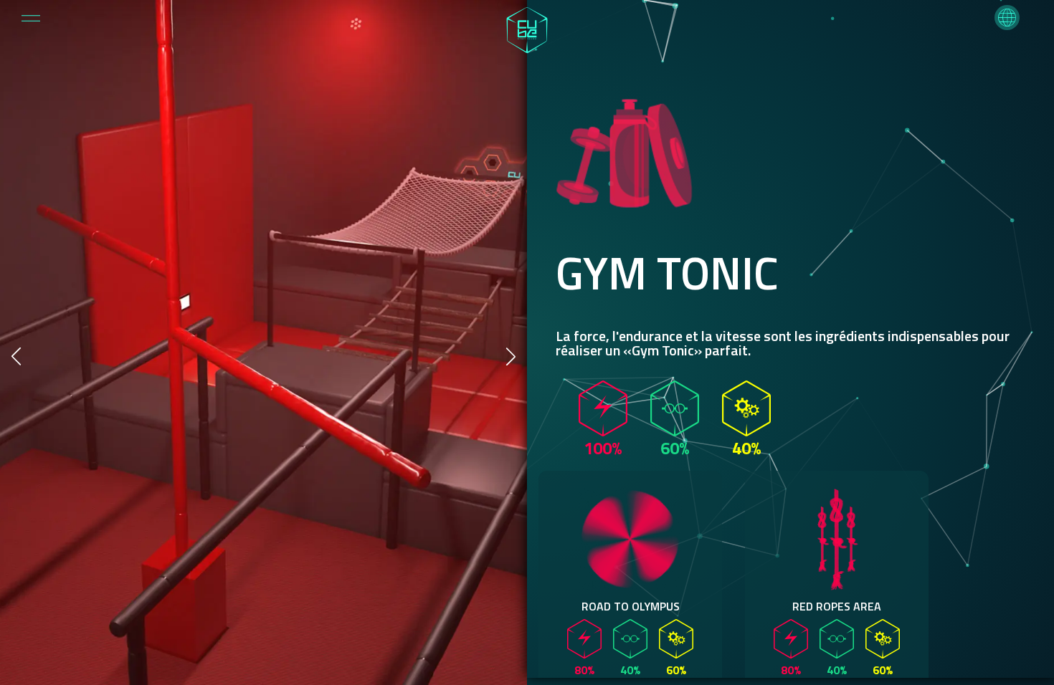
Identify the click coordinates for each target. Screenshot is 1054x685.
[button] (1007, 17)
